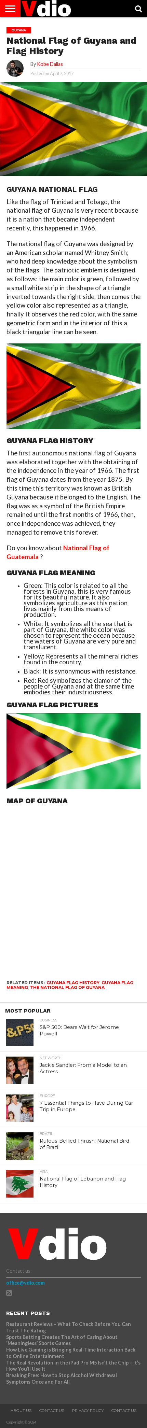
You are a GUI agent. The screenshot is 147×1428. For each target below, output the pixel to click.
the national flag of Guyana (67, 987)
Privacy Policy (88, 1410)
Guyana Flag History (72, 982)
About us (21, 1410)
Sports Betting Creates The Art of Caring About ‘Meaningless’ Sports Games (62, 1340)
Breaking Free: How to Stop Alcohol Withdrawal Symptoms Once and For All (61, 1378)
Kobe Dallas (50, 64)
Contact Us (51, 1410)
